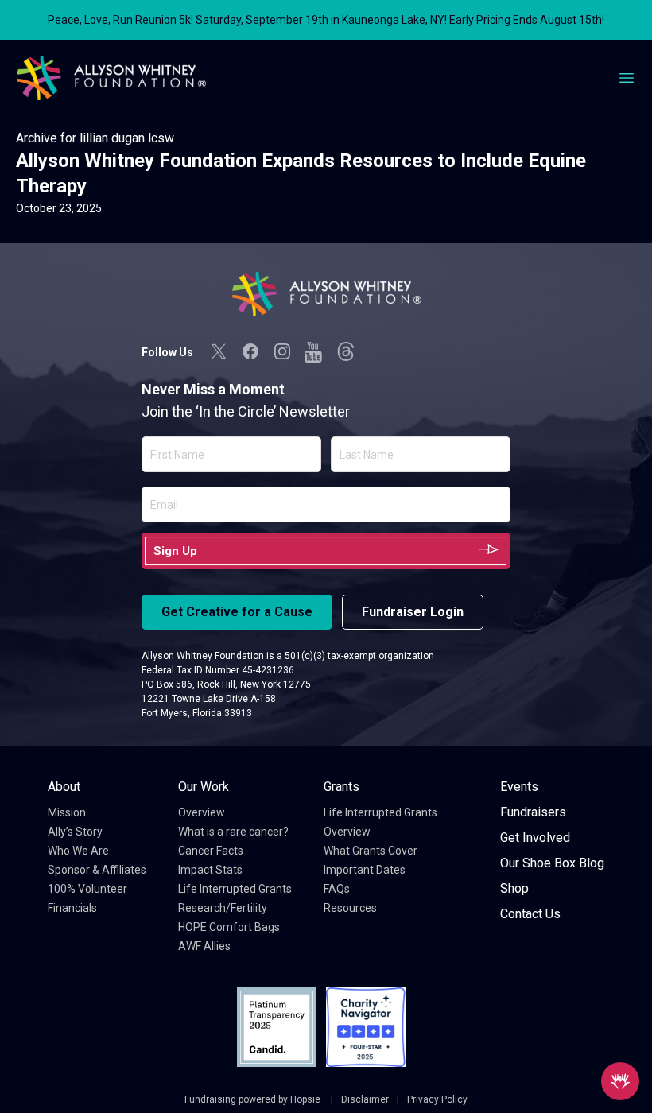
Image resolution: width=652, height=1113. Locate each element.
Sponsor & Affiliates (97, 869)
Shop (514, 888)
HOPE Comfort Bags (229, 927)
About (64, 786)
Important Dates (365, 869)
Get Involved (535, 837)
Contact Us (530, 913)
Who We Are (78, 850)
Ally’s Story (75, 831)
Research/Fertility (222, 908)
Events (519, 786)
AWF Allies (204, 946)
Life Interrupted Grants (235, 888)
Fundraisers (533, 812)
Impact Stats (210, 869)
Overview (201, 812)
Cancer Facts (210, 850)
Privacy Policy (437, 1099)
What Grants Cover (370, 850)
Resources (350, 908)
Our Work (203, 786)
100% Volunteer (87, 888)
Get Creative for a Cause (236, 611)
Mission (67, 812)
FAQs (337, 888)
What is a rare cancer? (233, 831)
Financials (72, 908)
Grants (341, 786)
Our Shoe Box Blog (552, 863)
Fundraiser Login (413, 611)
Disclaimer (365, 1099)
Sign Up (175, 551)
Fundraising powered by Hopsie (253, 1099)
